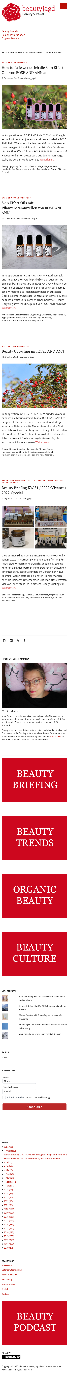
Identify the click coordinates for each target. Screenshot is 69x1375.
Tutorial (5, 172)
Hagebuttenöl (50, 166)
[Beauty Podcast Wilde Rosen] (34, 1345)
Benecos (6, 594)
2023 (8, 1197)
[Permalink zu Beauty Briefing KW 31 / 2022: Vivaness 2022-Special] (34, 548)
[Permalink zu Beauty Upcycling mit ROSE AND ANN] (34, 406)
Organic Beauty (10, 38)
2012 (9, 1239)
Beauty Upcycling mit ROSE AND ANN (33, 351)
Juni (9, 1166)
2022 (8, 1201)
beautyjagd (30, 78)
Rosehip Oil (50, 454)
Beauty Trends (10, 31)
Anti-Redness (8, 314)
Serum (54, 169)
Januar (10, 1185)
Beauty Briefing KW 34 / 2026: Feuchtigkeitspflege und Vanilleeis (35, 1154)
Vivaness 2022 (8, 600)
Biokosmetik (32, 449)
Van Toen (57, 597)
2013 (9, 1236)
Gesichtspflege (36, 166)
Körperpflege (56, 480)
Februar (11, 1181)
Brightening (35, 314)
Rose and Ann (43, 169)
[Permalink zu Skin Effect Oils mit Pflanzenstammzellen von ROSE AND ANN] (34, 268)
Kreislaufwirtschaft (38, 451)
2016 (9, 1224)
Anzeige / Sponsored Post (16, 62)
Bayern (5, 449)
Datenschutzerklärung (37, 1097)
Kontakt (5, 1294)
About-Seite (55, 736)
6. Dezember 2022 (10, 78)
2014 (9, 1232)
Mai (9, 1170)
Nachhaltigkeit (8, 454)
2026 (8, 1146)
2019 (9, 1212)
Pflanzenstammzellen (26, 169)
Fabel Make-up (17, 594)
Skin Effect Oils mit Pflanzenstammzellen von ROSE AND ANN (32, 207)
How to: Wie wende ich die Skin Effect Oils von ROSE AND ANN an (32, 70)
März (10, 1177)
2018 (9, 1216)
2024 (8, 1193)
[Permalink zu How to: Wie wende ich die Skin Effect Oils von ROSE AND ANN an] (34, 128)
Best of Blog (7, 1279)
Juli (9, 1162)
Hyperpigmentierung (11, 317)
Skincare (62, 169)
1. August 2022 (9, 498)
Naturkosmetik (29, 317)
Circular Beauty (46, 449)
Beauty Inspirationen (13, 34)
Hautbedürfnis (8, 169)
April (10, 1174)
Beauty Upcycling (10, 166)
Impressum (7, 1265)
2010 (8, 1247)
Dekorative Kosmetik (13, 480)
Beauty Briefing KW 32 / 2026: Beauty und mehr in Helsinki (32, 1158)
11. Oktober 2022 (10, 356)
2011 (9, 1243)
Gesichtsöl (23, 166)
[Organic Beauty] (34, 918)
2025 (8, 1189)
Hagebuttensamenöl (11, 451)
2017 (9, 1220)
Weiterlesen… (47, 159)
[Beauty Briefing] (34, 802)
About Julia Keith (9, 1274)
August (11, 1150)
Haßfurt (25, 451)
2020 (9, 1208)
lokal (50, 451)
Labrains (29, 594)
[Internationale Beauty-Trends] (34, 860)
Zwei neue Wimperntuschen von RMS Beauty (40, 1033)
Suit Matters (46, 597)
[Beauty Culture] (34, 975)
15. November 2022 (11, 218)
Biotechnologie (22, 314)
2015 (9, 1228)
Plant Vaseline (8, 597)
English (5, 1289)
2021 (8, 1205)
